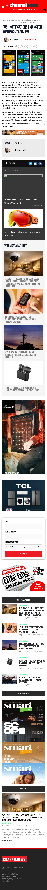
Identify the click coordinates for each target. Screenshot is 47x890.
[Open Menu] (3, 6)
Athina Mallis (20, 150)
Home (4, 20)
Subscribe (23, 554)
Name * (7, 521)
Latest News (23, 605)
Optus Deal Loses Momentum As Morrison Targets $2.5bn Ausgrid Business (31, 646)
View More (7, 701)
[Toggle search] (7, 6)
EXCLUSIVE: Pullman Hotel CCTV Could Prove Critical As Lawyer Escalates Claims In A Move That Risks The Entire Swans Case (31, 612)
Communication (13, 20)
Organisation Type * (12, 542)
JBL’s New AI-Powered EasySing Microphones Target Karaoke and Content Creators (31, 629)
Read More (7, 841)
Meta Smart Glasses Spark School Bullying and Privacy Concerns (30, 680)
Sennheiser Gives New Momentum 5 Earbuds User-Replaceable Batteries (32, 663)
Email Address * (10, 532)
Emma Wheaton (37, 635)
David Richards (37, 618)
